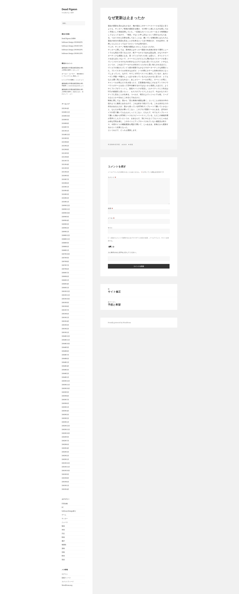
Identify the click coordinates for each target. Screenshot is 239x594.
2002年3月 (65, 452)
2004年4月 (65, 366)
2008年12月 (66, 235)
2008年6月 (65, 246)
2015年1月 (65, 131)
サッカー (65, 518)
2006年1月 (65, 288)
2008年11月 (66, 239)
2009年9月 (65, 217)
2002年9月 (65, 437)
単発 (63, 530)
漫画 (63, 548)
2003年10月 (66, 388)
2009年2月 (65, 228)
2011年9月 (65, 153)
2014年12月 (66, 134)
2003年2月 (65, 418)
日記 (63, 533)
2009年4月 (65, 220)
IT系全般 (65, 504)
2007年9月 (65, 258)
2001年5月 (65, 485)
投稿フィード (66, 578)
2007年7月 (65, 265)
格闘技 (64, 545)
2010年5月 (65, 187)
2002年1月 (65, 459)
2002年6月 (65, 444)
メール (111, 218)
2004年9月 (65, 347)
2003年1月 (65, 422)
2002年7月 (65, 441)
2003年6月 (65, 403)
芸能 (63, 552)
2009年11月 (66, 209)
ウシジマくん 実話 (70, 76)
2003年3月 (65, 414)
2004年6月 (65, 358)
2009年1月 (65, 232)
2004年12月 (66, 336)
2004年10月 (66, 344)
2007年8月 (65, 261)
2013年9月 (65, 138)
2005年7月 (65, 310)
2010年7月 (65, 179)
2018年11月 (66, 112)
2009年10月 (66, 213)
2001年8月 (65, 478)
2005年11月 (66, 295)
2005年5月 (65, 317)
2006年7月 (65, 273)
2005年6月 (65, 314)
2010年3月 (65, 194)
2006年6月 (65, 276)
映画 (63, 537)
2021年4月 (65, 108)
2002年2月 (65, 456)
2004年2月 (65, 373)
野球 (63, 556)
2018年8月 (65, 123)
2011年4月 (65, 164)
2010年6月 (65, 183)
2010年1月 (65, 202)
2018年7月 (65, 127)
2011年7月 (65, 161)
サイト (110, 228)
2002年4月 (65, 448)
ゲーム (64, 515)
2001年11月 (66, 467)
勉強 (63, 526)
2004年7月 (65, 355)
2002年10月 (66, 433)
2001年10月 (66, 470)
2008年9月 (65, 243)
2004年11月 (66, 340)
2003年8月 (65, 396)
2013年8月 (65, 142)
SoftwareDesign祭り (69, 511)
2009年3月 (65, 224)
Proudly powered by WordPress (119, 323)
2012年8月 (65, 149)
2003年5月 (65, 407)
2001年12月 (66, 463)
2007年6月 (65, 269)
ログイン (65, 574)
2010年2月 (65, 198)
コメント (112, 177)
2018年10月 (66, 116)
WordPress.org (67, 585)
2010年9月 (65, 176)
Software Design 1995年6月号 (72, 50)
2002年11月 (66, 429)
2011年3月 (65, 168)
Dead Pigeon (69, 9)
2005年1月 (65, 332)
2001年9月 (65, 474)
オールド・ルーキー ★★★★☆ (73, 74)
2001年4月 (65, 489)
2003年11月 (66, 385)
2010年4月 (65, 190)
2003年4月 (65, 411)
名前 (110, 208)
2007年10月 (66, 254)
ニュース (65, 522)
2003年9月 (65, 392)
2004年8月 (65, 351)
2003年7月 (65, 400)
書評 (63, 541)
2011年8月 (65, 157)
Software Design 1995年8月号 (72, 42)
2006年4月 (65, 284)
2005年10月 (66, 299)
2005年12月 (66, 291)
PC (63, 507)
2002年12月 (66, 426)
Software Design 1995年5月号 (72, 53)
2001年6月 (65, 482)
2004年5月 (65, 362)
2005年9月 (65, 302)
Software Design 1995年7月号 (72, 46)
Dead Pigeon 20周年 (69, 38)
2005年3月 (65, 325)
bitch (125, 144)
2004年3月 (65, 370)
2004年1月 (65, 377)
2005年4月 (65, 321)
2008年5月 (65, 250)
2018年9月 (65, 120)
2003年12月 (66, 381)
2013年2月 (65, 146)
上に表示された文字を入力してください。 (122, 252)
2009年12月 (66, 205)
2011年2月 (65, 172)
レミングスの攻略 (68, 80)
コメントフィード (68, 581)
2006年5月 (65, 280)
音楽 (63, 560)
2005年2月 (65, 329)
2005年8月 (65, 306)
